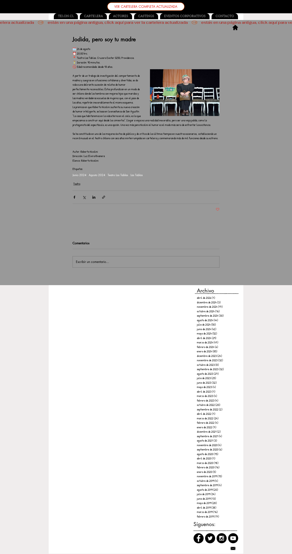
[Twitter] (210, 538)
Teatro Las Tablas (118, 175)
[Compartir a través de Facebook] (74, 197)
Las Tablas (137, 175)
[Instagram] (222, 538)
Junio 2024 (79, 175)
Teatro (76, 184)
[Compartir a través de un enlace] (103, 197)
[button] (146, 16)
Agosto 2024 (97, 175)
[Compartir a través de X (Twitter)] (84, 197)
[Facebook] (198, 538)
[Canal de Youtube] (233, 538)
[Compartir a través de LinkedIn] (94, 197)
